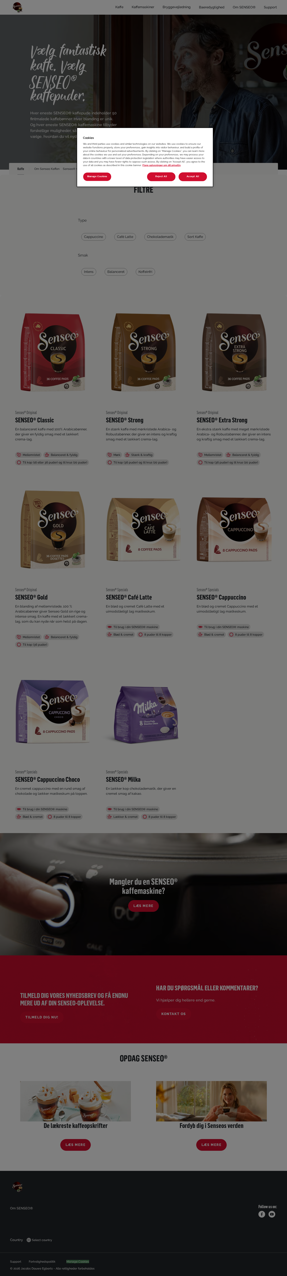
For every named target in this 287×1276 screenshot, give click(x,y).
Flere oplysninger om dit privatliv (161, 165)
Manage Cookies (97, 176)
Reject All (161, 176)
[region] (145, 157)
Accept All (193, 176)
